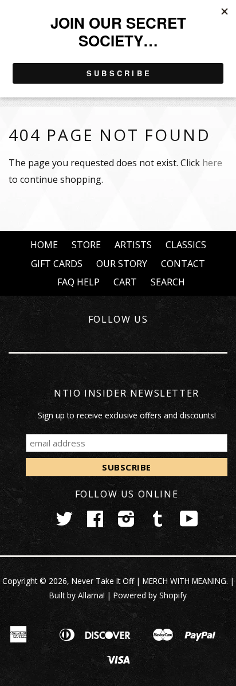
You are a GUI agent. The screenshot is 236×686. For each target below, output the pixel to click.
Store (86, 244)
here (212, 162)
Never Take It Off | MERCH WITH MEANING (149, 580)
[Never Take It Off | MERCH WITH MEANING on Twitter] (64, 522)
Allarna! (91, 595)
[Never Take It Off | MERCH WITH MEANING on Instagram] (126, 522)
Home (44, 244)
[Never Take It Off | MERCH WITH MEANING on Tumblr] (157, 522)
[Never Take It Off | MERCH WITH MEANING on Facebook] (95, 522)
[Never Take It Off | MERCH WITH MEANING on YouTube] (189, 522)
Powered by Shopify (150, 595)
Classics (186, 244)
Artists (133, 244)
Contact (183, 263)
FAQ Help (78, 282)
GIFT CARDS (56, 263)
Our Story (121, 263)
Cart (125, 282)
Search (168, 282)
